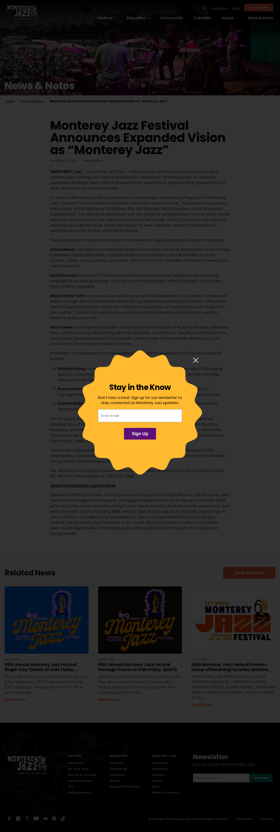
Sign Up (140, 433)
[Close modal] (195, 360)
